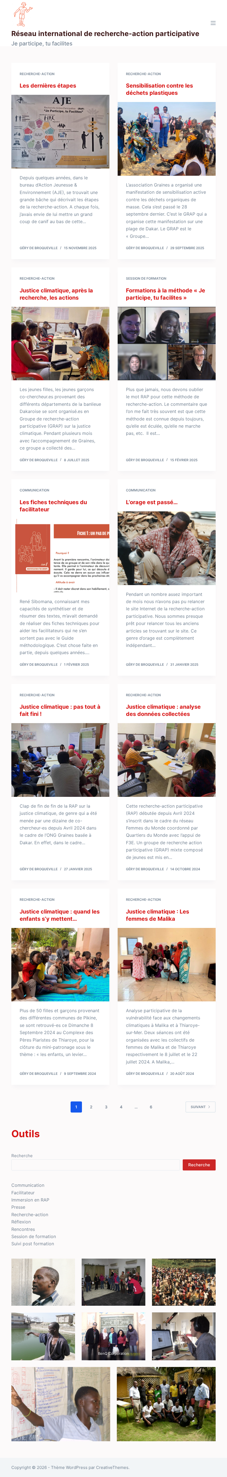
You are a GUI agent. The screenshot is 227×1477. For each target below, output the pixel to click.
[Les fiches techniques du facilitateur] (60, 555)
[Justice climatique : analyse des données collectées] (167, 760)
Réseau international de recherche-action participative (105, 33)
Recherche (22, 1155)
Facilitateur (23, 1192)
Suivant (198, 1107)
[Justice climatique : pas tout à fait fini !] (60, 760)
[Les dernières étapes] (60, 132)
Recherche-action (37, 74)
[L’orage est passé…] (167, 548)
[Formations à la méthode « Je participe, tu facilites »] (167, 344)
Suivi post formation (32, 1243)
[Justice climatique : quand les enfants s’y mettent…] (60, 965)
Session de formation (146, 278)
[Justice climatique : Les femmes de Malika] (167, 965)
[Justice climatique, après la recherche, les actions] (60, 344)
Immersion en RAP (30, 1200)
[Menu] (213, 23)
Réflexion (21, 1222)
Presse (18, 1207)
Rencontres (23, 1229)
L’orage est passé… (152, 502)
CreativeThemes (112, 1467)
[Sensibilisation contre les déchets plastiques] (167, 139)
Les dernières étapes (48, 85)
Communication (34, 490)
